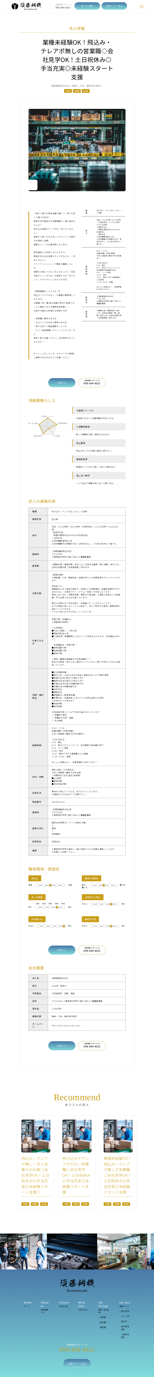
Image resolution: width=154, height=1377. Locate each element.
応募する (61, 382)
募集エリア (124, 1304)
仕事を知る (83, 1306)
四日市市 (125, 1311)
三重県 (68, 91)
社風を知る (64, 1304)
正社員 (85, 91)
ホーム (28, 1304)
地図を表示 (101, 303)
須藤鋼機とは (45, 1307)
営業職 (76, 91)
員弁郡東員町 (125, 1328)
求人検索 (88, 5)
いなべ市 (125, 1316)
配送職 (103, 1322)
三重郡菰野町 (125, 1336)
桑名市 (124, 1321)
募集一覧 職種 (103, 1307)
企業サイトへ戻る (114, 5)
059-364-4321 (63, 7)
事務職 (103, 1327)
